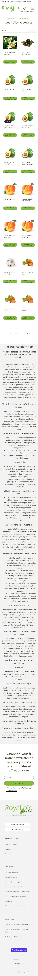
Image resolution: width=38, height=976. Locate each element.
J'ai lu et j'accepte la (18, 789)
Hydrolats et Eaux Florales (14, 887)
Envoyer (19, 783)
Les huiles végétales (24, 18)
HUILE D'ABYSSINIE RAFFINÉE (10, 53)
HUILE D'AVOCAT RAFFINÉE (9, 163)
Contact (8, 854)
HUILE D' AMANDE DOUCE (27, 273)
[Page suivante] (33, 333)
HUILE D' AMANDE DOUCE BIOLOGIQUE (10, 310)
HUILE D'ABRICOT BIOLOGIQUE (27, 200)
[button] (32, 9)
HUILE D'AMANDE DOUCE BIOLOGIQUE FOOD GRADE (28, 310)
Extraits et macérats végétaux (15, 896)
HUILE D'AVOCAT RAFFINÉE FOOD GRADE (27, 163)
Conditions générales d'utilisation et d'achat (17, 930)
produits (8, 849)
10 (27, 333)
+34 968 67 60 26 (17, 829)
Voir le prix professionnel (10, 61)
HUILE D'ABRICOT (9, 199)
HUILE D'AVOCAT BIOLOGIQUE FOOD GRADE (10, 126)
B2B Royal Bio (12, 18)
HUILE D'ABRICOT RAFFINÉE (9, 236)
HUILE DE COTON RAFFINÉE (9, 273)
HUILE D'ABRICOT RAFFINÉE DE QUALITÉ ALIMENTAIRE (27, 236)
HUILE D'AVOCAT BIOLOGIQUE (27, 90)
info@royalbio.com (17, 825)
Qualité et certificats (12, 844)
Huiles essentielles (11, 877)
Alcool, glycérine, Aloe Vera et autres (18, 892)
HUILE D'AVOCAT (9, 89)
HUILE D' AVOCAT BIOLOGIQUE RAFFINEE (27, 126)
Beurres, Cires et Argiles (13, 882)
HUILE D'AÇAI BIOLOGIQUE (26, 53)
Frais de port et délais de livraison (16, 924)
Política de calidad (11, 937)
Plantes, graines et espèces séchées (17, 906)
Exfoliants (8, 901)
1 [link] (4, 333)
